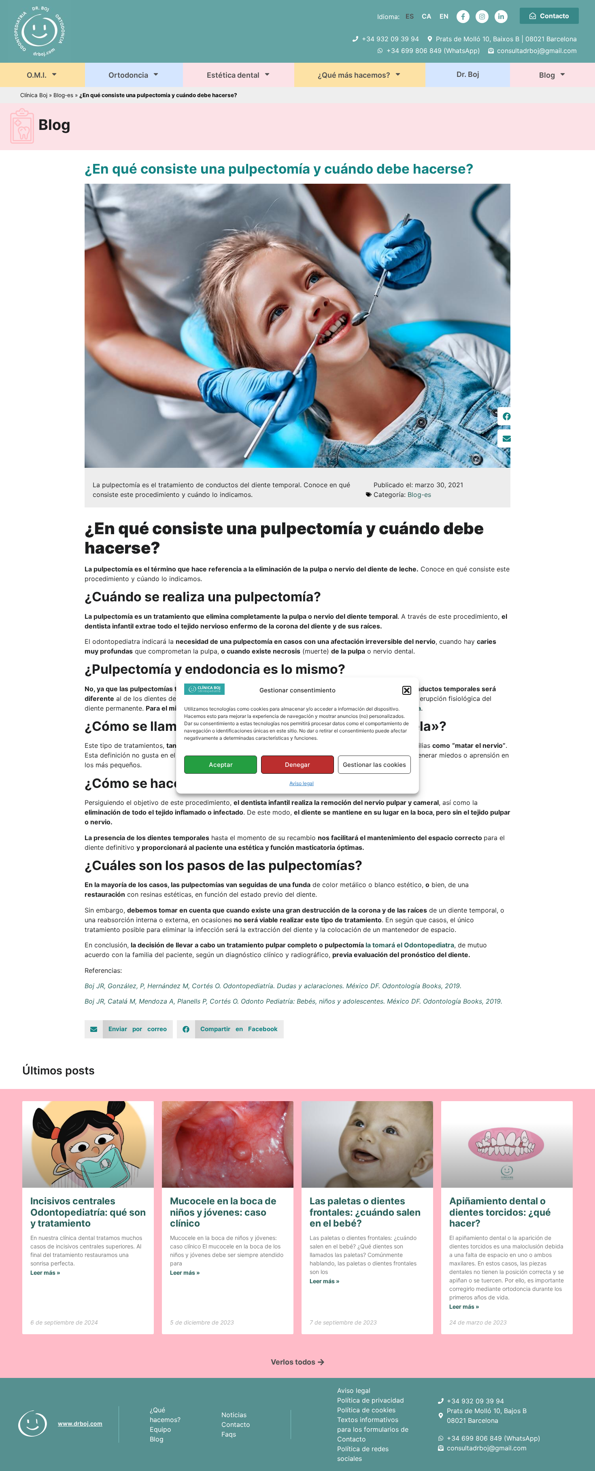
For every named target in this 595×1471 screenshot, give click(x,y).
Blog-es (63, 95)
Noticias (233, 1415)
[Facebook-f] (463, 16)
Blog (547, 75)
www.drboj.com (80, 1423)
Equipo (160, 1429)
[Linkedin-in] (501, 16)
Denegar (297, 764)
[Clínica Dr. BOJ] (35, 1423)
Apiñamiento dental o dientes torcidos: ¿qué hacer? (500, 1212)
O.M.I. (37, 75)
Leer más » (45, 1272)
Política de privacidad (370, 1400)
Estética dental (233, 75)
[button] (407, 690)
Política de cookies (366, 1410)
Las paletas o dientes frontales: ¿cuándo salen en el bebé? (365, 1212)
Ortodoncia (128, 75)
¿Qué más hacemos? (354, 75)
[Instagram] (482, 16)
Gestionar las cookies (374, 764)
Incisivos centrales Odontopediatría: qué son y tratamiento (88, 1212)
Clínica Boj (33, 95)
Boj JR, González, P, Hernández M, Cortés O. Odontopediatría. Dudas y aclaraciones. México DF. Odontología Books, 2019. (273, 986)
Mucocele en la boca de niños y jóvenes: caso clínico (223, 1212)
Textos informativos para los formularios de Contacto (372, 1429)
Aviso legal (301, 783)
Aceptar (221, 764)
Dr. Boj (468, 74)
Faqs (228, 1434)
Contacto (235, 1424)
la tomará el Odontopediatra (410, 945)
